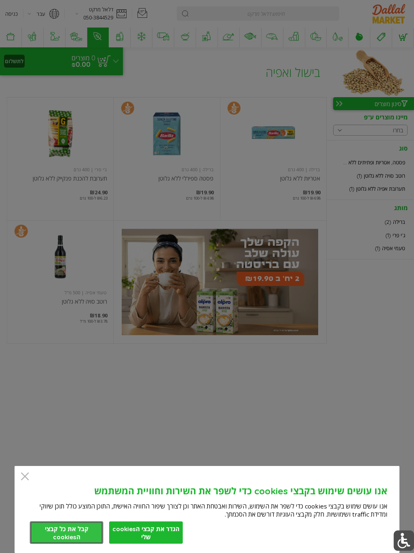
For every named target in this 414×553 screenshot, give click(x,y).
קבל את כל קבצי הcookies (67, 533)
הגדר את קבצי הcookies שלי (146, 533)
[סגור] (25, 477)
